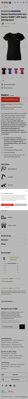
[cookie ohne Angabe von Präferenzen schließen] (26, 191)
